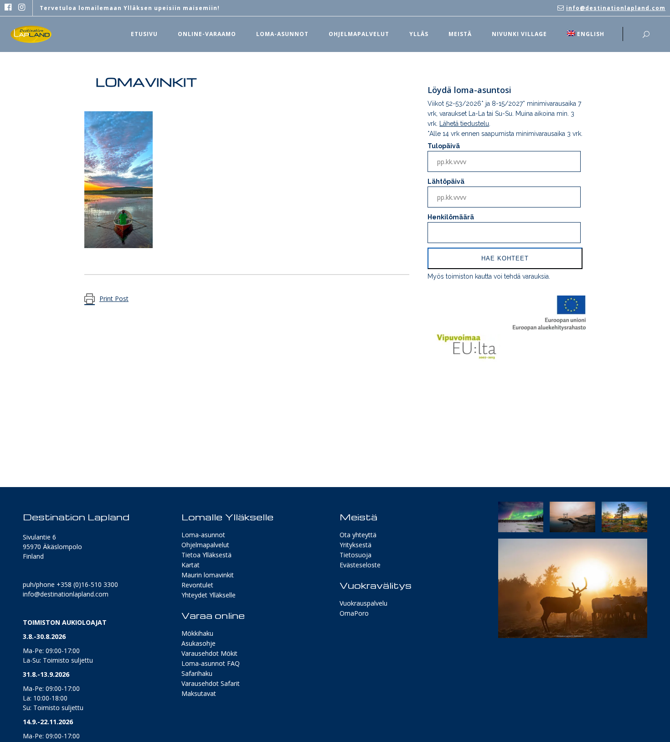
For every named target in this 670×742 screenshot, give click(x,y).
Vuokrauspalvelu (363, 603)
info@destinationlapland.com (615, 8)
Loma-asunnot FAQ (210, 663)
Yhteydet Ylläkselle (208, 595)
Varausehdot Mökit (209, 653)
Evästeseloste (360, 564)
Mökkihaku (197, 633)
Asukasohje (198, 643)
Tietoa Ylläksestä (206, 554)
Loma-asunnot (203, 534)
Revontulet (197, 585)
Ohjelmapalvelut (205, 544)
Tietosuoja (355, 554)
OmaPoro (354, 613)
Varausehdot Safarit (210, 683)
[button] (521, 517)
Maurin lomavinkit (207, 575)
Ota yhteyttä (358, 534)
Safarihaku (196, 673)
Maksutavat (198, 693)
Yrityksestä (355, 544)
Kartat (190, 564)
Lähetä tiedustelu (464, 123)
